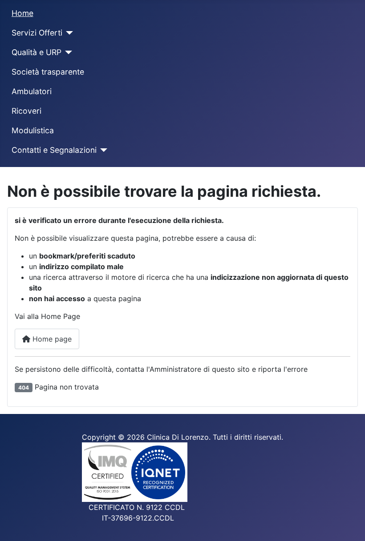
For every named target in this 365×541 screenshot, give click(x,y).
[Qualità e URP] (67, 52)
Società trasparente (48, 71)
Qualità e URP (36, 52)
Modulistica (33, 130)
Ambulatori (32, 91)
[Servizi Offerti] (67, 33)
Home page (51, 338)
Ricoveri (26, 110)
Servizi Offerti (37, 32)
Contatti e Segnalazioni (54, 150)
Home (22, 13)
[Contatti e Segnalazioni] (102, 150)
